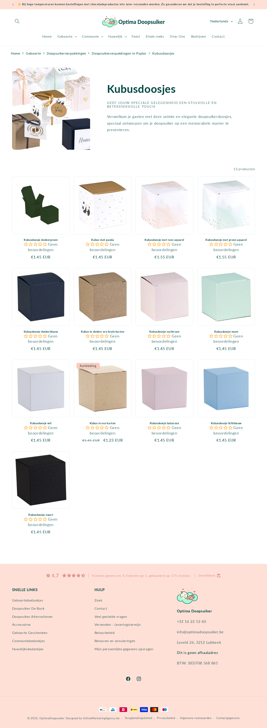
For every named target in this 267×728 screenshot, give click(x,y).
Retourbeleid (104, 633)
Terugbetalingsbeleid (138, 718)
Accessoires (21, 624)
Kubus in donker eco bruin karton (102, 331)
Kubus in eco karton (103, 423)
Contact (100, 608)
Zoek (98, 600)
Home (15, 53)
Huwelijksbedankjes (28, 649)
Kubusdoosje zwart (40, 514)
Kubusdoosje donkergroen (41, 239)
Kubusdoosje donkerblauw (41, 331)
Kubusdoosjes (163, 53)
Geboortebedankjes (27, 600)
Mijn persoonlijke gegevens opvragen (123, 649)
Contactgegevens (228, 718)
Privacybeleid (166, 718)
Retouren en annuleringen (115, 641)
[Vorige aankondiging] (13, 4)
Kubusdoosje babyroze (164, 423)
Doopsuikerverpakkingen (66, 53)
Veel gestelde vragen (110, 616)
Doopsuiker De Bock (28, 608)
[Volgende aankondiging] (254, 4)
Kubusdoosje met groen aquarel (226, 239)
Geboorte (33, 53)
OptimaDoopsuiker (52, 718)
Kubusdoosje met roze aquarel (164, 239)
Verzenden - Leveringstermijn (117, 624)
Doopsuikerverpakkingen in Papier (119, 53)
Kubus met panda (102, 239)
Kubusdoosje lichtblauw (226, 423)
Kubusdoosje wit (41, 423)
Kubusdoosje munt (226, 331)
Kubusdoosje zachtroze (164, 331)
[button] (17, 21)
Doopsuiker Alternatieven (32, 616)
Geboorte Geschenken (30, 633)
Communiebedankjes (28, 641)
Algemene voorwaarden (196, 718)
